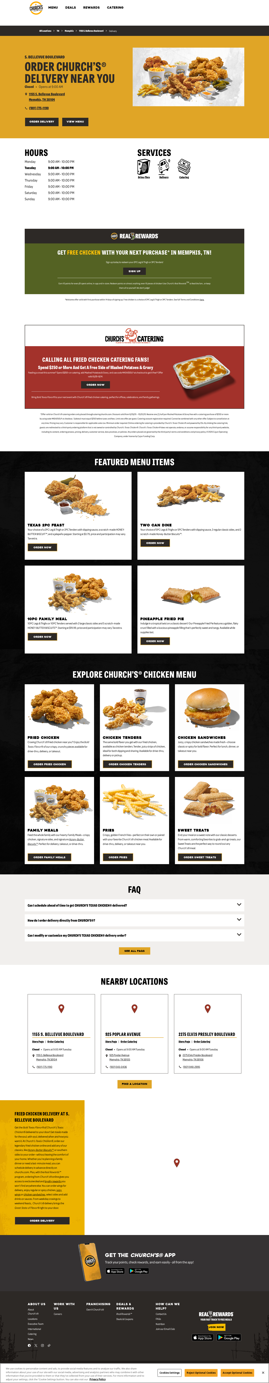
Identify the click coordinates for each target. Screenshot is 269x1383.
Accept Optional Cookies (237, 1372)
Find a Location (134, 1084)
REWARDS (91, 7)
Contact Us (161, 1313)
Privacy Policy (97, 1379)
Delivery (164, 177)
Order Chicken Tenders (127, 764)
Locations (33, 1318)
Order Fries (118, 857)
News (30, 1339)
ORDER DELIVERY (41, 122)
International (34, 1328)
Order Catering (55, 1041)
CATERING (115, 7)
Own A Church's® (95, 1309)
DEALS (70, 7)
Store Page (38, 1041)
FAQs (158, 1318)
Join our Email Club (165, 1328)
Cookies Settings (170, 1372)
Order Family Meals (49, 857)
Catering (184, 177)
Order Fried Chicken (49, 764)
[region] (61, 1013)
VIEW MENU (75, 122)
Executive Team (36, 1323)
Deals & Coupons (124, 1319)
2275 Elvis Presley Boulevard (207, 1034)
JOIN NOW (216, 1327)
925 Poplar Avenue (123, 1034)
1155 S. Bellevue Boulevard (58, 1034)
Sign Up (134, 271)
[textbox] (134, 252)
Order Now (95, 385)
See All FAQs (134, 951)
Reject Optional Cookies (201, 1372)
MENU (53, 7)
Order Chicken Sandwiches (206, 764)
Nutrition (160, 1323)
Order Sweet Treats (200, 857)
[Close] (263, 1373)
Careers (58, 1313)
